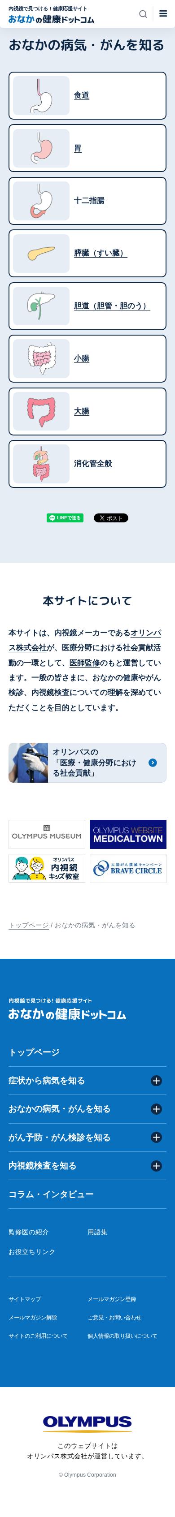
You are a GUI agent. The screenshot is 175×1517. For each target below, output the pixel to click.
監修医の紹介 (29, 1232)
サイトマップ (25, 1299)
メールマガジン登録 (112, 1299)
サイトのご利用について (38, 1335)
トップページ (29, 925)
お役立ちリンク (32, 1251)
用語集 (98, 1232)
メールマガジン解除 (33, 1317)
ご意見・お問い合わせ (114, 1317)
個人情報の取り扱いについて (123, 1335)
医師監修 (85, 663)
